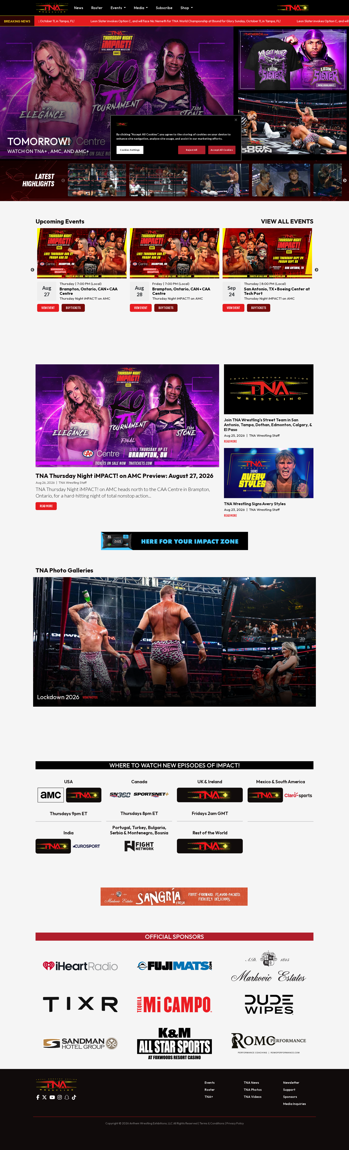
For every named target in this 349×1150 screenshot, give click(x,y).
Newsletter (291, 1082)
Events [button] (117, 7)
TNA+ (209, 1097)
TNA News (251, 1082)
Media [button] (139, 7)
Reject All (191, 150)
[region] (176, 138)
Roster (97, 7)
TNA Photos (253, 1090)
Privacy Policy (235, 1123)
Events (209, 1082)
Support (289, 1090)
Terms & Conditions (212, 1123)
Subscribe (164, 7)
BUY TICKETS (73, 308)
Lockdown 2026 (58, 697)
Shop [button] (185, 7)
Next (345, 181)
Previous (63, 181)
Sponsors (290, 1097)
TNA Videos (252, 1097)
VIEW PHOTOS (90, 697)
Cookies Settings (130, 150)
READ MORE (46, 506)
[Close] (235, 119)
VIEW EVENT (48, 308)
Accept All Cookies (222, 150)
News (78, 7)
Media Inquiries (294, 1104)
